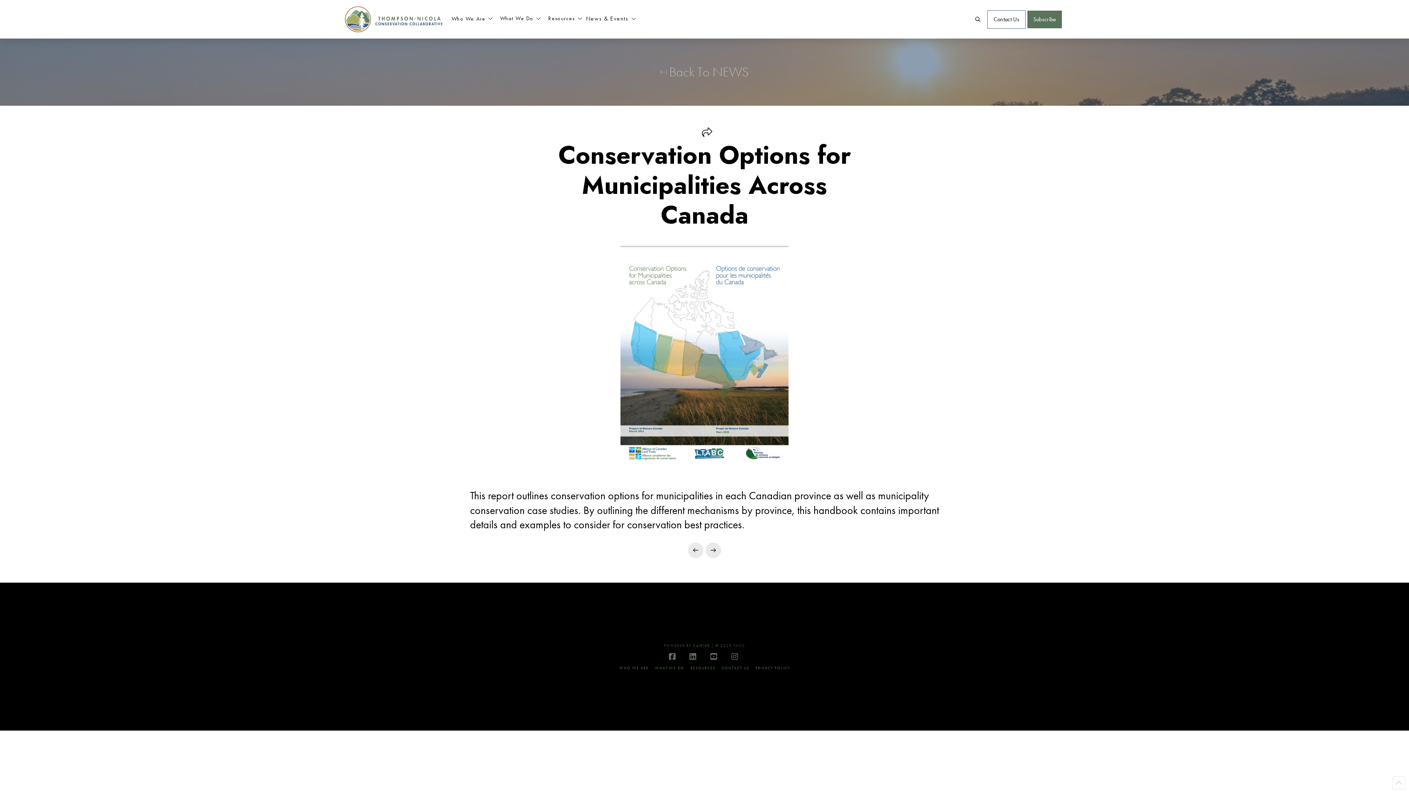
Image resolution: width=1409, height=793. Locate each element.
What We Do (669, 668)
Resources (703, 668)
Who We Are (634, 668)
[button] (472, 19)
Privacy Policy (773, 668)
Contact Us (735, 668)
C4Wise (701, 645)
